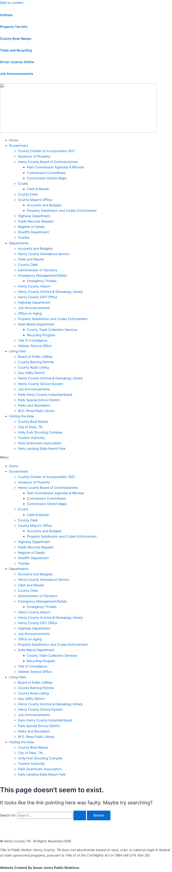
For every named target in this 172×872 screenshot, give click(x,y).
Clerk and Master (31, 259)
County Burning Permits (36, 362)
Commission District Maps (47, 178)
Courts (23, 184)
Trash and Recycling (16, 50)
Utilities (6, 15)
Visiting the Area (21, 416)
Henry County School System (40, 384)
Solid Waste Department (36, 324)
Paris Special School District (39, 400)
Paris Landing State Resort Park (42, 449)
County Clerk (28, 194)
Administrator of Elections (37, 270)
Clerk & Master (38, 189)
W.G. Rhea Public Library (36, 411)
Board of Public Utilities (35, 357)
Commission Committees (46, 173)
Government (18, 146)
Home (13, 140)
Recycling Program (41, 335)
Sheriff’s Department (33, 232)
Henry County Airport (34, 286)
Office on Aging (30, 313)
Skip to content (11, 3)
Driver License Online (17, 62)
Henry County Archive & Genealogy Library (50, 292)
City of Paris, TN (30, 427)
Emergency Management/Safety (42, 276)
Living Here (17, 351)
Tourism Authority (31, 438)
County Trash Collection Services (52, 330)
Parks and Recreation (34, 405)
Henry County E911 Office (37, 297)
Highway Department (34, 216)
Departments (19, 243)
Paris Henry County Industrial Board (45, 395)
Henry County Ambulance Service (43, 254)
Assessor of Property (34, 156)
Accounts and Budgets (44, 205)
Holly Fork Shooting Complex (40, 432)
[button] (86, 457)
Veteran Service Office (34, 346)
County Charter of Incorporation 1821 (46, 151)
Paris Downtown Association (40, 443)
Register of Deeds (31, 227)
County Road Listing (33, 367)
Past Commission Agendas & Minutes (55, 167)
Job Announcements (16, 74)
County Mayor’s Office (35, 200)
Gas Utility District (31, 373)
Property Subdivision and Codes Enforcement (62, 211)
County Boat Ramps (15, 39)
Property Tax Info (14, 27)
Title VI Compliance (32, 340)
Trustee (23, 238)
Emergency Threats (42, 281)
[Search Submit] (79, 815)
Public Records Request (36, 221)
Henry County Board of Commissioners (48, 162)
